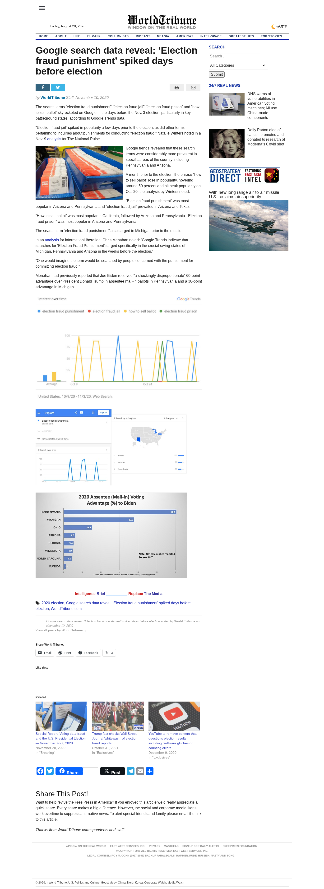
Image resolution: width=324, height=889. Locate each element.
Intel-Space (211, 36)
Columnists (118, 36)
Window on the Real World (86, 846)
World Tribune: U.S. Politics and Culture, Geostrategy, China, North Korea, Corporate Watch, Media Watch (115, 882)
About (61, 36)
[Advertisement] (249, 300)
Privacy (154, 846)
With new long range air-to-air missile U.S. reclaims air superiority (244, 194)
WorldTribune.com (66, 609)
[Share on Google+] (74, 87)
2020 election (53, 603)
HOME (43, 36)
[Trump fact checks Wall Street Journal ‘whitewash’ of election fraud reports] (118, 716)
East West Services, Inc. (127, 846)
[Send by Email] (193, 87)
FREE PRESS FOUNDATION (240, 846)
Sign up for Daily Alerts (200, 846)
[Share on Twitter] (58, 87)
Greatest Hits (241, 36)
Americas (185, 36)
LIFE (77, 36)
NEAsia (163, 36)
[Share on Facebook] (43, 87)
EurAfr (94, 36)
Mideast (143, 36)
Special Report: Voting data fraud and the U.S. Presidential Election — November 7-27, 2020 (61, 738)
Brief (101, 594)
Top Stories (271, 36)
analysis (54, 139)
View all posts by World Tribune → (61, 630)
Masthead (171, 846)
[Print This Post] (176, 87)
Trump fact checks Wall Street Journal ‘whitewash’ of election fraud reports (114, 738)
